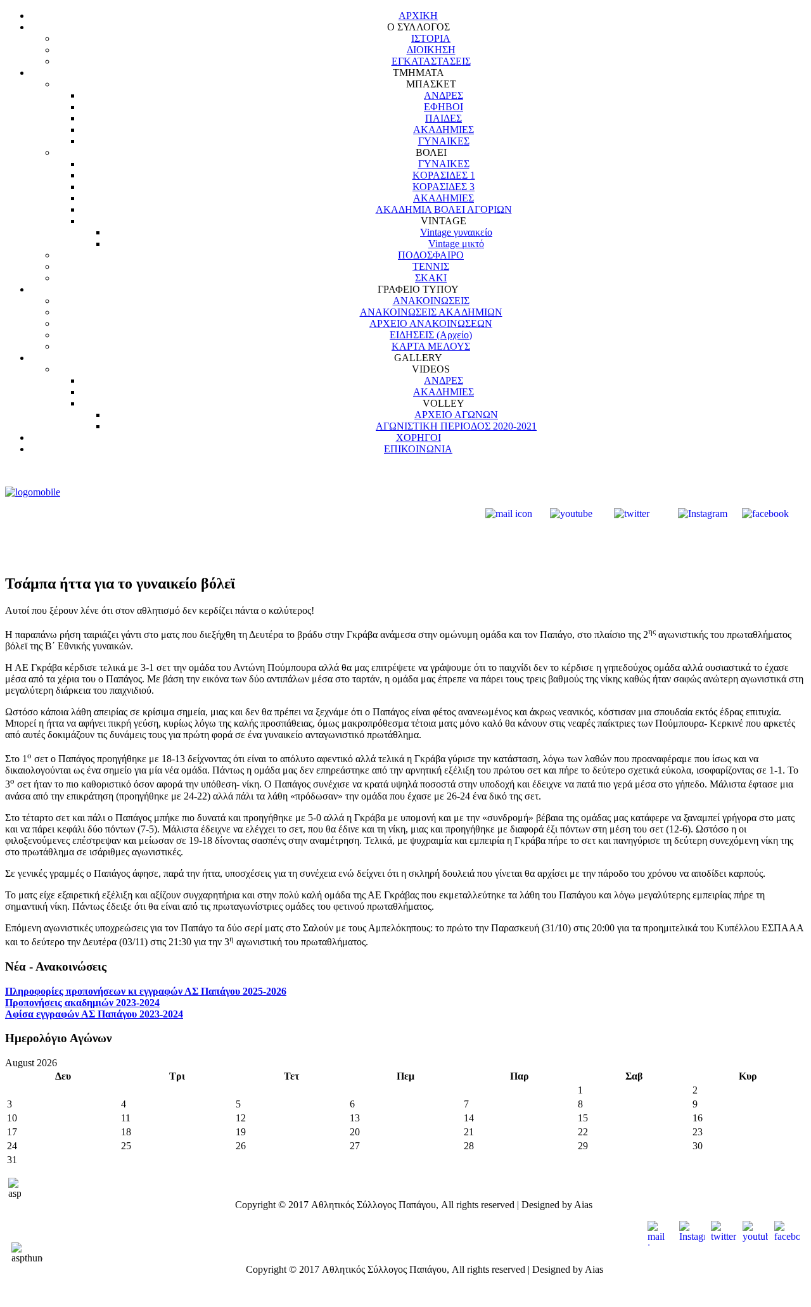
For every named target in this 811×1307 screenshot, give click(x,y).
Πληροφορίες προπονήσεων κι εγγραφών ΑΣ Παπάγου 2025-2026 (145, 991)
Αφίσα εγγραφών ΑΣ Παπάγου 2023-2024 (94, 1014)
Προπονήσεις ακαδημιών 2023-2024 (82, 1002)
